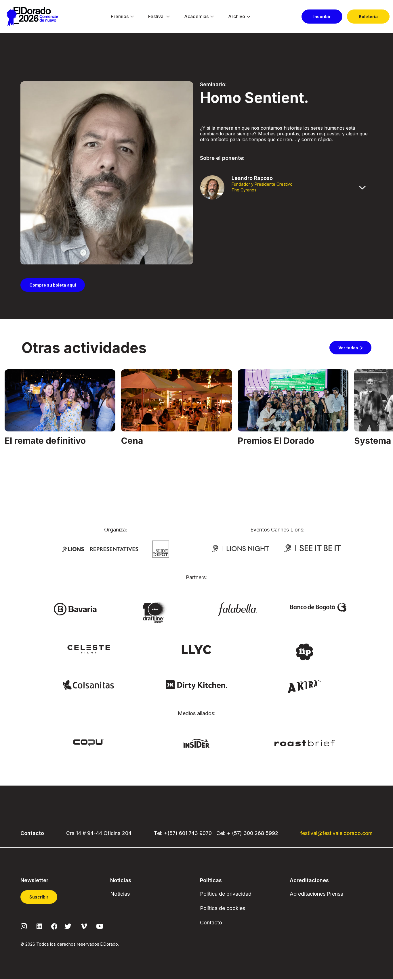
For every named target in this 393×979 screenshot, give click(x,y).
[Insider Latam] (196, 743)
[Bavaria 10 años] (156, 612)
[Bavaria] (75, 609)
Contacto (211, 923)
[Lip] (304, 651)
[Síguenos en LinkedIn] (39, 926)
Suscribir (38, 896)
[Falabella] (237, 609)
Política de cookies (222, 908)
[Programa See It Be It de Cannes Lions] (313, 548)
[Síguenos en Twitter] (67, 926)
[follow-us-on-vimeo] (84, 926)
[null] (160, 548)
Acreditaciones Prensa (316, 894)
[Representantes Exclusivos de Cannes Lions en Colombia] (100, 549)
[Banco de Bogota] (318, 607)
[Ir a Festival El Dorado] (32, 16)
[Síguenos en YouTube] (99, 926)
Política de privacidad (225, 894)
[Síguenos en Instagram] (23, 926)
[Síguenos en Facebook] (54, 926)
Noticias (120, 894)
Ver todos (348, 347)
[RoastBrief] (304, 742)
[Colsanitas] (88, 685)
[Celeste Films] (88, 649)
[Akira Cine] (304, 686)
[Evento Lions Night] (240, 548)
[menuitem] (120, 17)
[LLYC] (196, 649)
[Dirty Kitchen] (196, 685)
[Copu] (88, 742)
